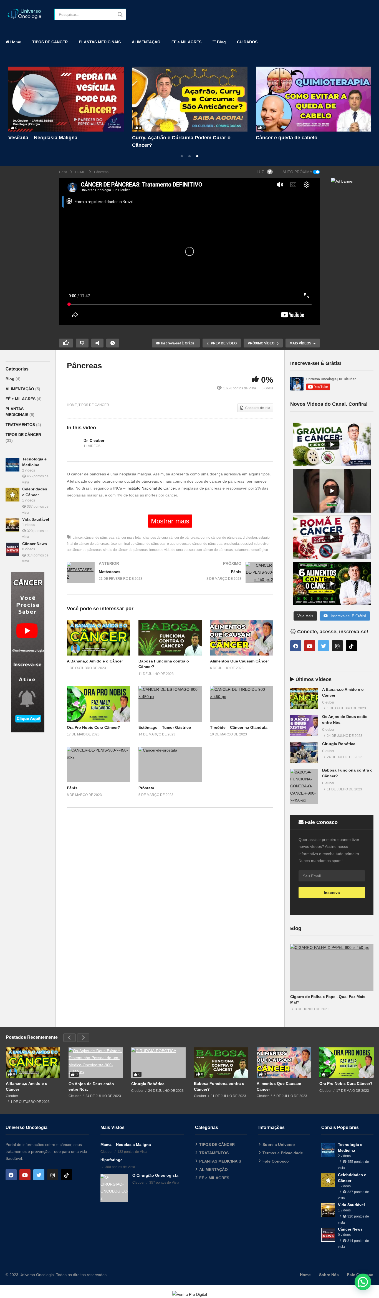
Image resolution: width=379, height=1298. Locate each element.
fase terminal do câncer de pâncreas (137, 544)
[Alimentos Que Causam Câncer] (313, 99)
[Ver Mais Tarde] (112, 343)
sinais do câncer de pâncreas (125, 550)
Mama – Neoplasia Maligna (125, 1144)
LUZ (260, 172)
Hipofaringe (111, 1160)
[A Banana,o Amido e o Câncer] (66, 99)
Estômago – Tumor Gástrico (164, 727)
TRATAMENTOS (21, 424)
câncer (78, 538)
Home (15, 42)
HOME (72, 405)
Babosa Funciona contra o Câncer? (174, 137)
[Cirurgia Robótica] (304, 752)
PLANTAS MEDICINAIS (100, 42)
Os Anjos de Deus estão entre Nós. (91, 1087)
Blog (221, 42)
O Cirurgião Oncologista (155, 1175)
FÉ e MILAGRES (186, 42)
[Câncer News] (12, 549)
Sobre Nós (329, 1274)
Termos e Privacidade (282, 1153)
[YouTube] (309, 645)
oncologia (231, 544)
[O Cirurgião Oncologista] (114, 1188)
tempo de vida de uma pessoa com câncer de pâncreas (191, 550)
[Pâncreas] (98, 638)
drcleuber (250, 538)
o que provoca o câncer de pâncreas (194, 544)
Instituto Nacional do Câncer (151, 488)
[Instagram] (337, 645)
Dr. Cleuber (94, 440)
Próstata (146, 788)
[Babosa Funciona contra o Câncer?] (189, 99)
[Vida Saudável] (12, 525)
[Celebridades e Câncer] (12, 494)
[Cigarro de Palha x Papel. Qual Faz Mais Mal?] (331, 967)
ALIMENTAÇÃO (146, 42)
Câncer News (34, 543)
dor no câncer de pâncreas (221, 538)
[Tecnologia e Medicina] (12, 465)
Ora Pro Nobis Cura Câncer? (93, 727)
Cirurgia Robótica (338, 744)
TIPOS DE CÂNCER (50, 42)
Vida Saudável (35, 519)
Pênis (72, 788)
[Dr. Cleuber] (74, 443)
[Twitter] (323, 645)
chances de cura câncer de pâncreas (171, 538)
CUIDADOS (247, 42)
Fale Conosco (275, 1161)
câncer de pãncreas (99, 538)
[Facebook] (295, 645)
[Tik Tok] (351, 645)
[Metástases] (116, 578)
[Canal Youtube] (27, 731)
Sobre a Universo (278, 1144)
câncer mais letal (129, 538)
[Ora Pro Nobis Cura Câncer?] (346, 1062)
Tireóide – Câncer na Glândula (238, 727)
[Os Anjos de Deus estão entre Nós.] (304, 725)
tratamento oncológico (251, 550)
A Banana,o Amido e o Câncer (43, 137)
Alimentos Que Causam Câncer (293, 137)
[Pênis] (224, 578)
